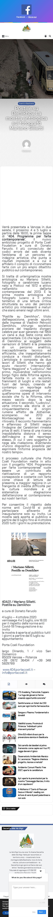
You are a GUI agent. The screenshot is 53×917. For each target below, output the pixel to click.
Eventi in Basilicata (26, 104)
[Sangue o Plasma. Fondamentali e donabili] (9, 715)
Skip (33, 912)
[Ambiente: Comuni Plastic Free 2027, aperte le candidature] (9, 770)
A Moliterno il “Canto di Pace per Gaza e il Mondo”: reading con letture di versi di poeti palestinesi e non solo (34, 793)
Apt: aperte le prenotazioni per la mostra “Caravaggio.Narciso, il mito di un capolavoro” (34, 781)
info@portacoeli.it (14, 673)
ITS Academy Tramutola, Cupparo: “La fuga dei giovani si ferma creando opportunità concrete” (33, 695)
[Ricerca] (50, 36)
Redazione (26, 151)
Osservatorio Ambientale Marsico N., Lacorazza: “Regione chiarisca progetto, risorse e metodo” (33, 759)
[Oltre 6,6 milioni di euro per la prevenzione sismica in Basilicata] (9, 737)
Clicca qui (32, 17)
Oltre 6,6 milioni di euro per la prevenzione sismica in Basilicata (33, 736)
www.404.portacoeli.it (18, 670)
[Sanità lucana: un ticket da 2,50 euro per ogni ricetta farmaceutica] (9, 705)
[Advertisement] (26, 68)
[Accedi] (45, 36)
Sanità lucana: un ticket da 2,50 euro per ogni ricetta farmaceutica (33, 704)
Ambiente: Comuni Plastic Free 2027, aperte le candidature (32, 769)
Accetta (7, 913)
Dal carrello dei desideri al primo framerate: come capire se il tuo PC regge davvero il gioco (34, 748)
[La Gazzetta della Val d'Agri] (26, 28)
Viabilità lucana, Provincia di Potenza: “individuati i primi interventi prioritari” (30, 726)
